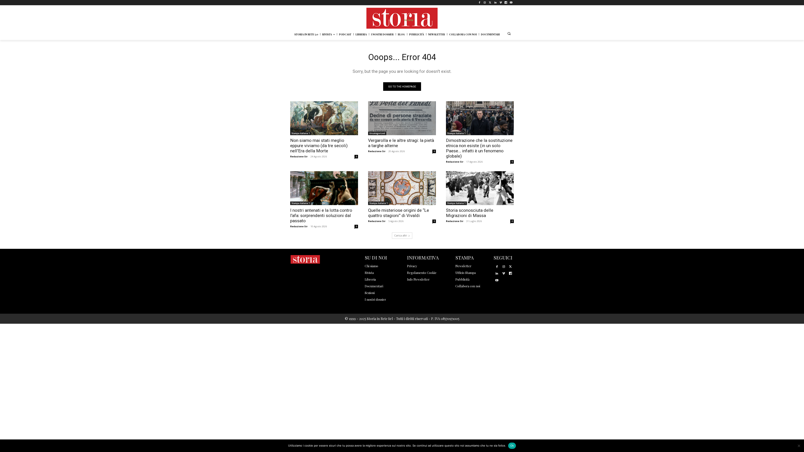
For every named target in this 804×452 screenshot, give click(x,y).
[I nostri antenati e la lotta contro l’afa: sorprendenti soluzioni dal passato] (324, 188)
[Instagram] (484, 2)
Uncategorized (377, 133)
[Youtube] (511, 2)
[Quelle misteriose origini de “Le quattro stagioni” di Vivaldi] (402, 188)
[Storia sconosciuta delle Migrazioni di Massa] (480, 188)
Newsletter (463, 266)
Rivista (369, 273)
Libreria (370, 279)
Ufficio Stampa (465, 273)
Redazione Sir (299, 156)
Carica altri (400, 235)
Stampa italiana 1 (300, 133)
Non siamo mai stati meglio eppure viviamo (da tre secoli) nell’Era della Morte (319, 145)
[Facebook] (479, 2)
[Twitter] (490, 2)
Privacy (412, 266)
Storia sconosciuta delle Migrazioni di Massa (469, 213)
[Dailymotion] (506, 2)
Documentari (374, 286)
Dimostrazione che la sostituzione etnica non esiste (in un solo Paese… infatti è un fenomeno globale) (479, 148)
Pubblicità (462, 279)
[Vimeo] (500, 2)
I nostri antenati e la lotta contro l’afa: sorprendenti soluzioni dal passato (321, 215)
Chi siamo (371, 266)
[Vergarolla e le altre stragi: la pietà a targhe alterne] (402, 118)
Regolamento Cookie (422, 273)
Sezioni (370, 293)
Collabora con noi (467, 286)
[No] (799, 446)
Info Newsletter (418, 279)
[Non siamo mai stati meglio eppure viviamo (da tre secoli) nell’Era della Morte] (324, 118)
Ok (512, 445)
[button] (509, 33)
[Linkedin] (495, 2)
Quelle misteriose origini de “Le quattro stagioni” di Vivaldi (398, 213)
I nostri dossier (375, 299)
